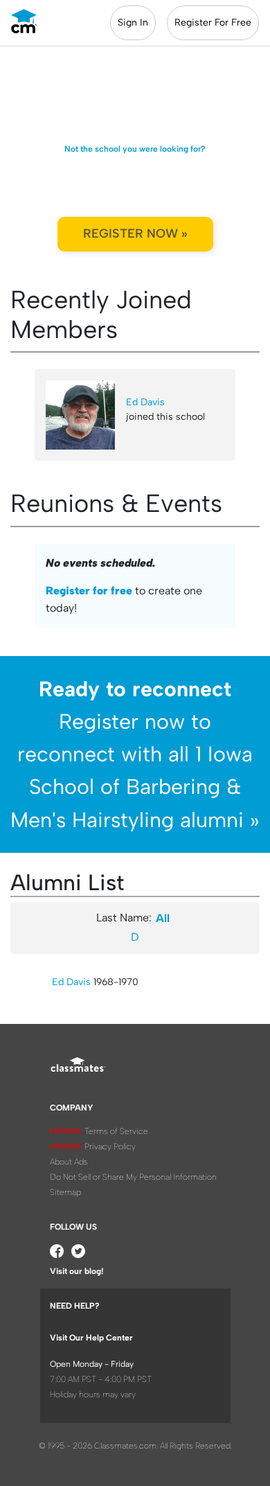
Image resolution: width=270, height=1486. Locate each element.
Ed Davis (145, 402)
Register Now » (135, 233)
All (163, 918)
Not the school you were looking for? (135, 149)
